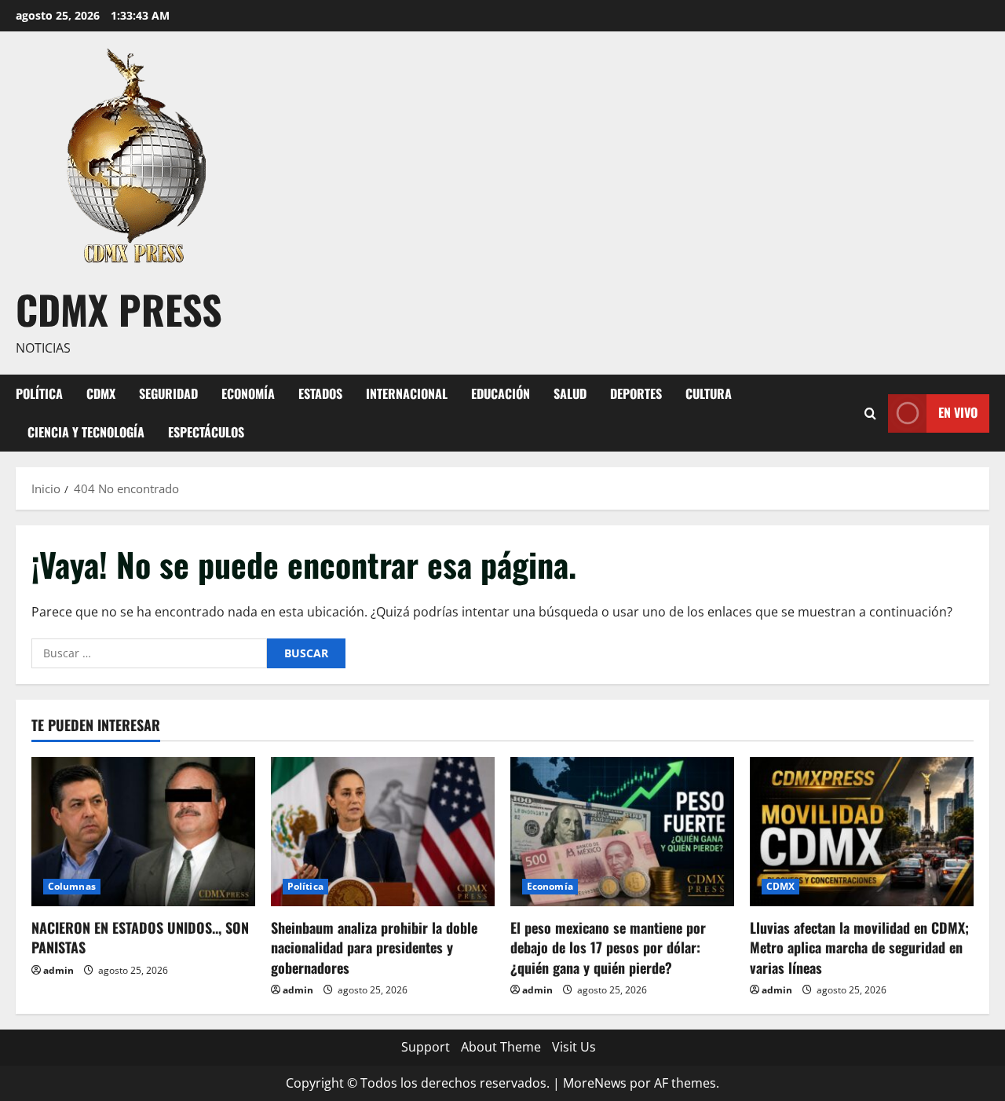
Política (39, 393)
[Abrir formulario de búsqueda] (870, 412)
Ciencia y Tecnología (85, 431)
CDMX (100, 393)
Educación (500, 393)
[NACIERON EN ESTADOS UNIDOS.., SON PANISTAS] (143, 831)
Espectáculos (206, 431)
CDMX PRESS (119, 309)
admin (58, 970)
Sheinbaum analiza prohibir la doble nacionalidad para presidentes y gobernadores (374, 947)
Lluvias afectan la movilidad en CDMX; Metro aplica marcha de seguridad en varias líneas (859, 947)
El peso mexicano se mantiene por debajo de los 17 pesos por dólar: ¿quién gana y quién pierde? (608, 947)
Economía (248, 393)
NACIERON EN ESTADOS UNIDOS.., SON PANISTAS (140, 937)
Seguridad (168, 393)
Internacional (407, 393)
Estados (320, 393)
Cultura (708, 393)
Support (425, 1046)
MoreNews (595, 1083)
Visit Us (574, 1046)
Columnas (72, 886)
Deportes (636, 393)
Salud (570, 393)
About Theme (501, 1046)
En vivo (958, 412)
